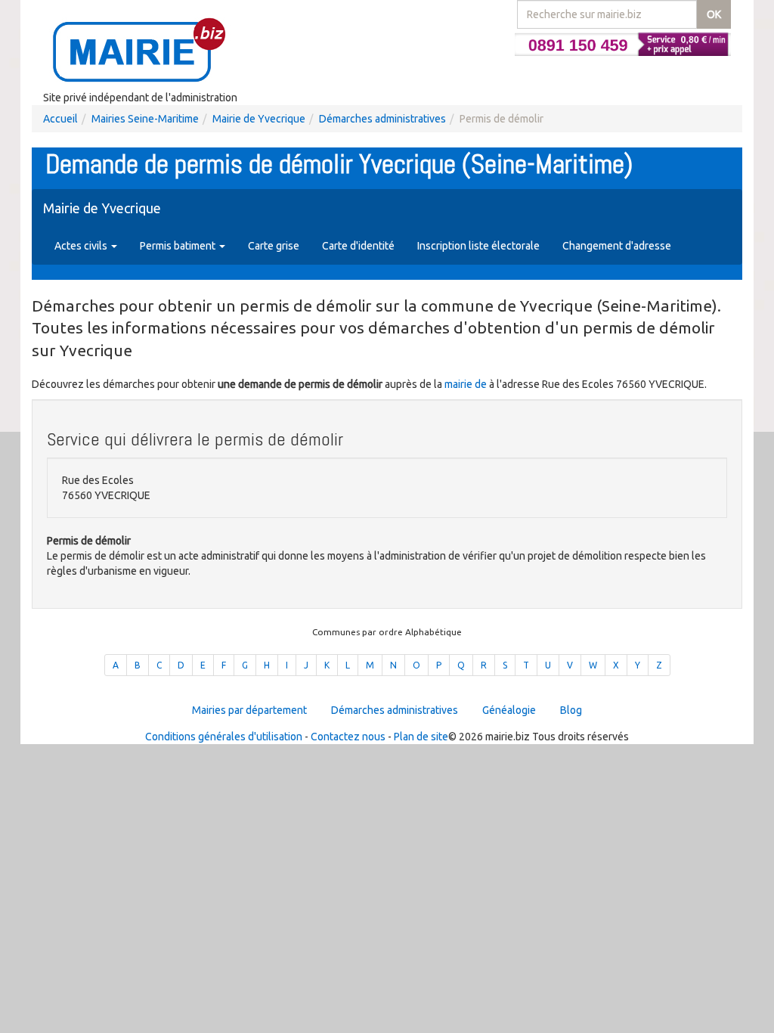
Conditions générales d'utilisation (223, 737)
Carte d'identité (358, 246)
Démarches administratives (382, 119)
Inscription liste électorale (478, 246)
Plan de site (421, 737)
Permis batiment (179, 246)
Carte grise (273, 246)
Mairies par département (249, 710)
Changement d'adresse (616, 246)
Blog (571, 710)
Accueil (60, 119)
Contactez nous (348, 737)
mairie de (466, 384)
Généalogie (509, 710)
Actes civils (82, 246)
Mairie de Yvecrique (258, 119)
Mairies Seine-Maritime (145, 119)
